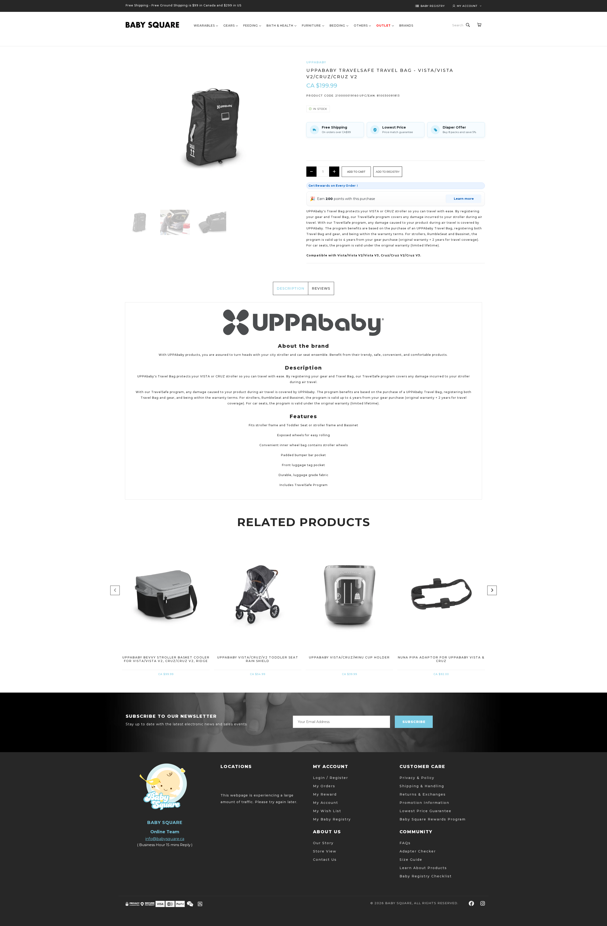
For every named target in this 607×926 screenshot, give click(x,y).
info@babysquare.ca (164, 839)
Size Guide (411, 859)
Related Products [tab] (303, 522)
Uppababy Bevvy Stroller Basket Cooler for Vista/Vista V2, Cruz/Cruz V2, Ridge (166, 659)
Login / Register (330, 778)
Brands (406, 25)
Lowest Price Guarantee (425, 811)
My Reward (325, 794)
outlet (383, 25)
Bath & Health (280, 25)
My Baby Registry (332, 819)
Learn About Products (423, 868)
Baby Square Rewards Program (433, 819)
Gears (229, 25)
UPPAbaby (316, 62)
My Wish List (327, 811)
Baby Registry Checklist (426, 876)
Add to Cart (166, 623)
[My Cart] (479, 25)
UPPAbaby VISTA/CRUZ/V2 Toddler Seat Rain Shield (257, 659)
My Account (325, 803)
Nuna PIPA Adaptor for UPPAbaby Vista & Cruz (441, 659)
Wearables (204, 25)
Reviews (321, 288)
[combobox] (458, 25)
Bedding (337, 25)
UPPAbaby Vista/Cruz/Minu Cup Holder (349, 657)
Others (361, 25)
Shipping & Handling (422, 786)
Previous (115, 590)
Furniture (311, 25)
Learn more (464, 198)
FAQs (405, 843)
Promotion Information (424, 803)
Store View (324, 851)
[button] (387, 172)
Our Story (323, 843)
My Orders (324, 786)
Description (290, 288)
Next (492, 590)
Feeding (250, 25)
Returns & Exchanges (423, 794)
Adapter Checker (418, 851)
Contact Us (325, 859)
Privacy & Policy (417, 778)
